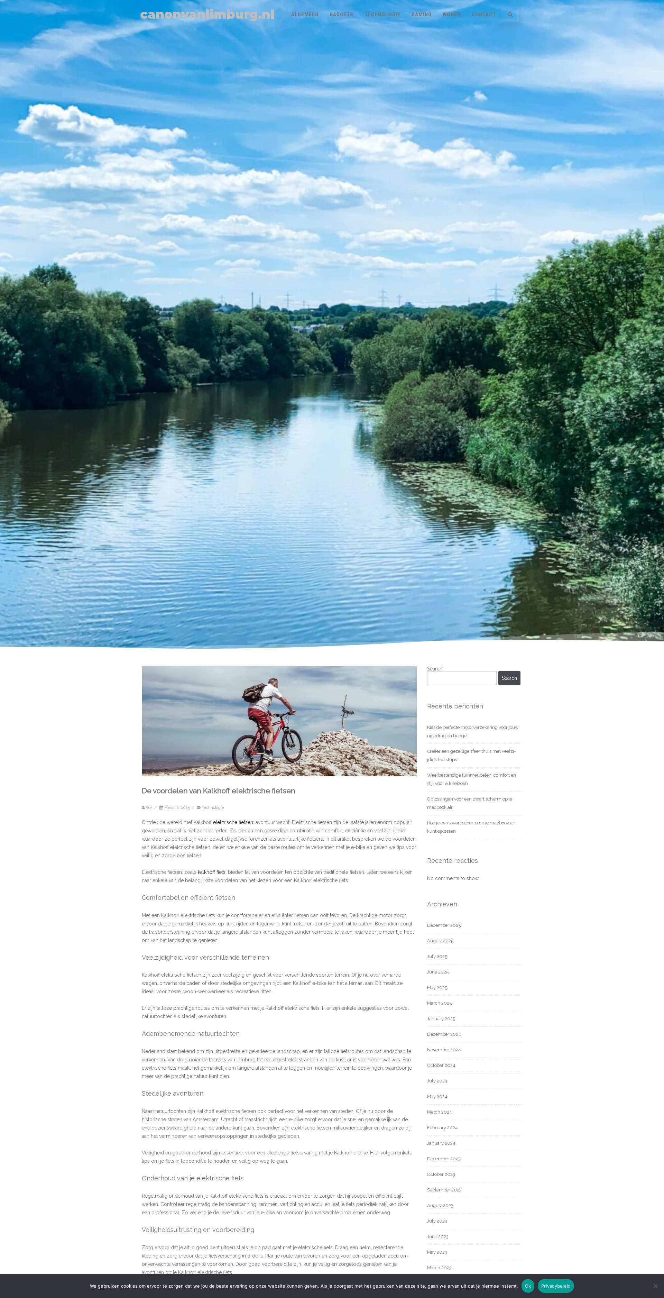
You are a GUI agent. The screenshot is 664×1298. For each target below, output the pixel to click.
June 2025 (438, 972)
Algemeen (305, 14)
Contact (484, 14)
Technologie (382, 14)
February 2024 (442, 1127)
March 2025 (439, 1003)
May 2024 (437, 1096)
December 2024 (444, 1034)
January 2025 (441, 1018)
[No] (655, 1285)
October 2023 (441, 1174)
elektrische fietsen (233, 822)
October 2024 (441, 1065)
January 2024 (441, 1143)
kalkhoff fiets (211, 872)
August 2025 (440, 940)
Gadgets (341, 14)
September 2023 (444, 1189)
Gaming (422, 14)
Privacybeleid (556, 1286)
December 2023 (444, 1158)
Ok (528, 1286)
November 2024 (444, 1049)
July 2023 (437, 1221)
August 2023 (440, 1205)
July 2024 (437, 1081)
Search (434, 668)
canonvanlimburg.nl (207, 14)
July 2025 (437, 956)
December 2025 (444, 925)
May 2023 (437, 1252)
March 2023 (439, 1267)
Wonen (452, 14)
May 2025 (437, 987)
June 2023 (438, 1236)
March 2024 (439, 1112)
